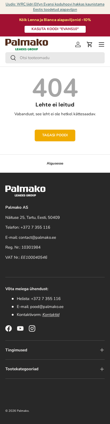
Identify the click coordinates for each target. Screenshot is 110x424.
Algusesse (55, 163)
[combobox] (55, 57)
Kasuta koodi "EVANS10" (55, 29)
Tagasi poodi (55, 135)
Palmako (23, 411)
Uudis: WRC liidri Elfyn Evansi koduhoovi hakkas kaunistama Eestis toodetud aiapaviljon (55, 7)
